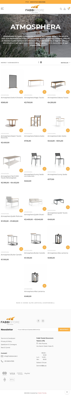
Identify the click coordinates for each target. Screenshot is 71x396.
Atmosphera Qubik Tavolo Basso (57, 213)
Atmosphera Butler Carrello (34, 253)
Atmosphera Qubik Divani (34, 214)
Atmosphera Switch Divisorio (12, 97)
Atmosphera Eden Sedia (57, 136)
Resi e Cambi (5, 347)
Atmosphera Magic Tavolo (34, 97)
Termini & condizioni (8, 338)
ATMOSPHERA (5, 95)
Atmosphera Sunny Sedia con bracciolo (34, 175)
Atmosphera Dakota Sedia (34, 136)
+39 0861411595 (9, 361)
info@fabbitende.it (10, 356)
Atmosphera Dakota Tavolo (58, 97)
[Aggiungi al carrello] (21, 130)
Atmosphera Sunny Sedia (57, 174)
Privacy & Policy (6, 341)
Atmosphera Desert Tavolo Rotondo (11, 137)
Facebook (38, 321)
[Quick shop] (21, 92)
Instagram (43, 321)
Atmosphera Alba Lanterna (58, 253)
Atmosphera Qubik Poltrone (11, 216)
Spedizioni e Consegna (9, 344)
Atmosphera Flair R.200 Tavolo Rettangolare (10, 177)
